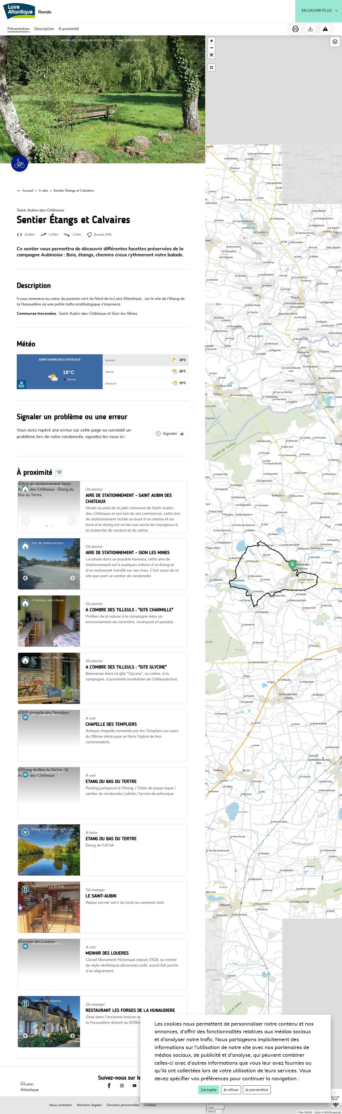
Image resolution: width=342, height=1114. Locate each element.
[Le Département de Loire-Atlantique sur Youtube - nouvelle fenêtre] (134, 1098)
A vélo (43, 190)
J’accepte (209, 1090)
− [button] (211, 48)
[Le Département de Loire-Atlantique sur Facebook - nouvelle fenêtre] (109, 1098)
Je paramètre (256, 1090)
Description (44, 29)
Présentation (18, 29)
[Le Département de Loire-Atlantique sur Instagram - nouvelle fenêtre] (122, 1098)
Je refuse (231, 1090)
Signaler (170, 433)
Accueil (27, 190)
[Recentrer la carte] (211, 67)
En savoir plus (317, 11)
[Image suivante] (72, 506)
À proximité (69, 29)
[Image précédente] (25, 506)
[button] (211, 54)
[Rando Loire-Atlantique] (28, 11)
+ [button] (211, 41)
